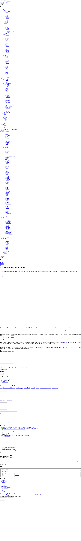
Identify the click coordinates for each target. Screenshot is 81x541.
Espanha (7, 61)
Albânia (7, 56)
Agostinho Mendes (9, 93)
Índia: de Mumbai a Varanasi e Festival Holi (8, 411)
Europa (5, 55)
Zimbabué (7, 22)
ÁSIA (6, 159)
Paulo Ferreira (8, 108)
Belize (7, 149)
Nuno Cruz (2, 262)
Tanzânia (7, 20)
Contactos (5, 127)
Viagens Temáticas (5, 488)
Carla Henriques (8, 96)
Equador (7, 30)
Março (5, 120)
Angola (7, 12)
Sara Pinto (7, 111)
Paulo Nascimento (9, 234)
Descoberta (7, 85)
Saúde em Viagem (5, 486)
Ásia (4, 34)
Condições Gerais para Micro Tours (7, 484)
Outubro (5, 115)
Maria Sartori (8, 105)
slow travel (2, 264)
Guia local (7, 212)
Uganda (7, 21)
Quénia (7, 19)
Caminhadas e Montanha (9, 473)
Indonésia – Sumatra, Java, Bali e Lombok (8, 422)
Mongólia (7, 172)
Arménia (7, 35)
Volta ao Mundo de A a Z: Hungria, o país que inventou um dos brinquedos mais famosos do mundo (19, 428)
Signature (7, 82)
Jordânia (7, 43)
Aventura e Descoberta (6, 474)
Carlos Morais (8, 223)
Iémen (7, 39)
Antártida (7, 202)
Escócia (7, 59)
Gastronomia (4, 378)
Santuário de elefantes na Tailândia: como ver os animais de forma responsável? (15, 427)
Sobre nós (3, 480)
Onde (3, 9)
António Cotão (8, 94)
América (5, 23)
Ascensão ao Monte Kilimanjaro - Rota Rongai (9, 450)
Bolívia (7, 25)
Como (3, 78)
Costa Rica (7, 29)
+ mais (3, 124)
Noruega (7, 71)
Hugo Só (7, 101)
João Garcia (8, 103)
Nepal (7, 47)
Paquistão (7, 49)
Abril (7, 246)
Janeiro (5, 118)
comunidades (8, 347)
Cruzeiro (7, 84)
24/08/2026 (29, 427)
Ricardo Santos (8, 110)
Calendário (2, 130)
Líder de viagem (8, 87)
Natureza (7, 89)
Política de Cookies (10, 497)
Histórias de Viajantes (5, 379)
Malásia (7, 45)
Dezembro (5, 117)
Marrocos (7, 18)
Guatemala (7, 32)
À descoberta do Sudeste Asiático (6, 400)
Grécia (7, 64)
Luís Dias (7, 104)
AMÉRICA (6, 147)
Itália (6, 68)
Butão (7, 161)
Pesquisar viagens (12, 494)
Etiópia (7, 16)
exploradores (48, 347)
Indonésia (7, 166)
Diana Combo (8, 98)
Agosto (5, 114)
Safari (7, 90)
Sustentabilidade (2, 263)
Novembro (5, 116)
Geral (4, 473)
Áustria (7, 57)
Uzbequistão (8, 53)
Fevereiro (5, 119)
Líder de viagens (5, 475)
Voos (3, 483)
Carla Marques (8, 97)
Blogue (5, 126)
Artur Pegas (8, 95)
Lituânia (7, 70)
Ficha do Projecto (38, 494)
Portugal (7, 72)
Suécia (7, 74)
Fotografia (7, 86)
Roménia (7, 73)
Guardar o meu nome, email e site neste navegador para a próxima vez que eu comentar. (14, 367)
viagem (12, 335)
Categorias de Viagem (7, 83)
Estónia (7, 62)
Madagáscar (8, 17)
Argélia (7, 137)
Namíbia (7, 143)
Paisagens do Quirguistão (6, 433)
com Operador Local (7, 112)
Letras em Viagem (5, 380)
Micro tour (7, 81)
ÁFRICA (6, 134)
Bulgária (7, 184)
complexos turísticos (64, 342)
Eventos (5, 253)
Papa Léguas (32, 427)
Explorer (7, 207)
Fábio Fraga (8, 99)
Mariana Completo (9, 106)
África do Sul (8, 11)
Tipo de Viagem (6, 79)
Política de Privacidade (3, 497)
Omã (6, 48)
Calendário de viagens (5, 485)
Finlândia (7, 63)
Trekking (7, 91)
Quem (4, 217)
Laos (6, 44)
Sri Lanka (7, 51)
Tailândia (7, 52)
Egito (7, 15)
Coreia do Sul (8, 38)
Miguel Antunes (8, 107)
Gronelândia (8, 65)
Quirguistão (7, 50)
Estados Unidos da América (10, 31)
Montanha (7, 88)
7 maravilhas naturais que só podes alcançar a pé (11, 429)
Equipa (5, 125)
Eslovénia (7, 60)
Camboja (7, 36)
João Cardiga (8, 102)
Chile (7, 27)
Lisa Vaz (7, 229)
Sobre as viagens (6, 251)
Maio (5, 121)
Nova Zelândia (8, 77)
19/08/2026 (19, 429)
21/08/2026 (35, 428)
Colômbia (7, 28)
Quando (3, 113)
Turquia (7, 178)
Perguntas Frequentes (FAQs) (6, 487)
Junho (5, 122)
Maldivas (7, 46)
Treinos (3, 490)
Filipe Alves (8, 100)
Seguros (3, 482)
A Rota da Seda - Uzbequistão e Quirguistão (8, 447)
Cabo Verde (8, 14)
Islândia (7, 67)
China (7, 37)
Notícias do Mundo (5, 382)
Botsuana (7, 13)
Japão (7, 42)
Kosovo (7, 69)
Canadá (7, 26)
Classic (7, 80)
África (5, 10)
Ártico (7, 76)
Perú (6, 33)
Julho (5, 123)
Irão (6, 167)
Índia (7, 40)
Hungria (7, 66)
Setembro (7, 240)
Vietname (7, 54)
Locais (3, 381)
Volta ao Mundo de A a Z (6, 383)
